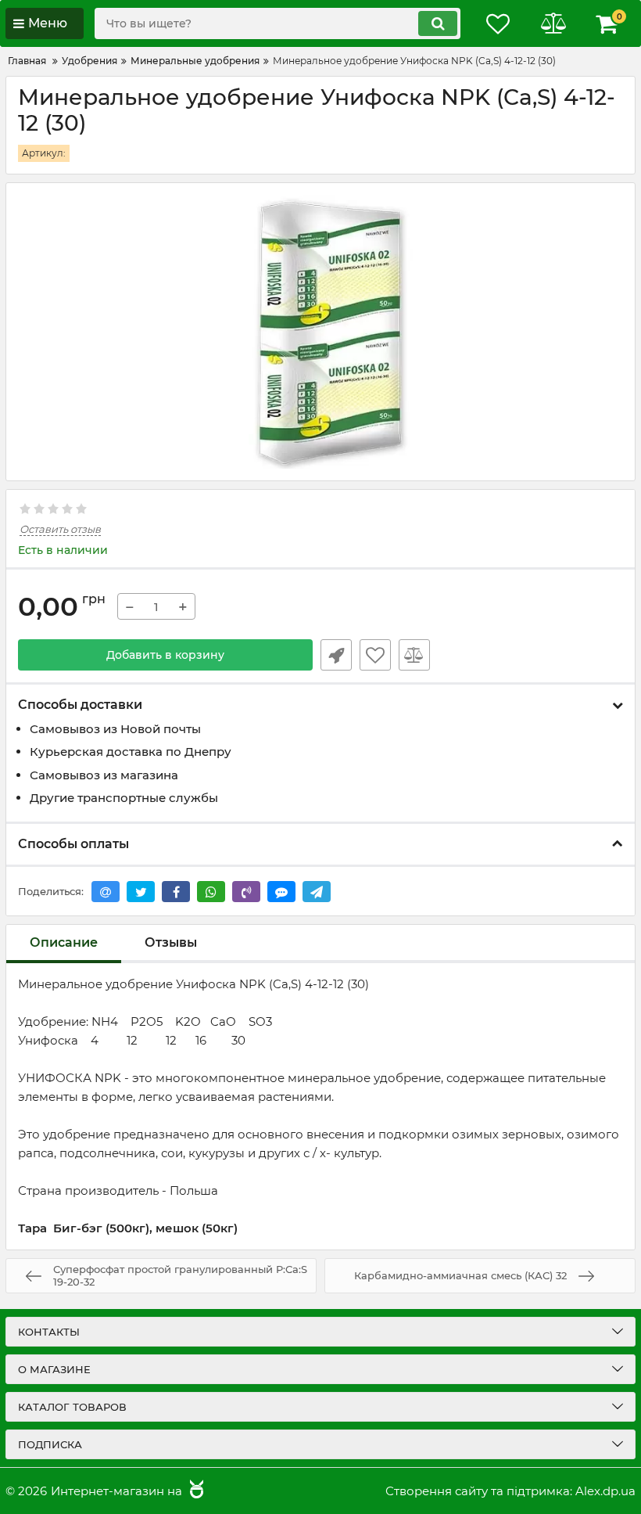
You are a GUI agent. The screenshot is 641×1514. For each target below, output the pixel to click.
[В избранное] (375, 655)
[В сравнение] (414, 655)
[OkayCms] (194, 1491)
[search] (437, 23)
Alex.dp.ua (605, 1490)
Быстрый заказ (336, 655)
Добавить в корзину (165, 655)
